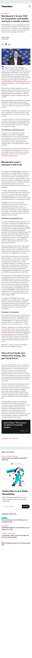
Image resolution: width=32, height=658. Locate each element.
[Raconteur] (7, 6)
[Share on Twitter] (3, 44)
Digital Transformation (9, 456)
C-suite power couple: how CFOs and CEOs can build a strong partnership (15, 536)
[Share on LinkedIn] (6, 44)
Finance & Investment (8, 533)
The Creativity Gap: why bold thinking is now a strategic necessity (15, 520)
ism (8, 196)
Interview (15, 438)
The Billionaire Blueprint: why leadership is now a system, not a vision (16, 528)
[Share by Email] (9, 44)
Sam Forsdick (5, 37)
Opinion (4, 518)
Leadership (5, 13)
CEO (10, 438)
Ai (2, 541)
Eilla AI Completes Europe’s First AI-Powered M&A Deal (16, 544)
